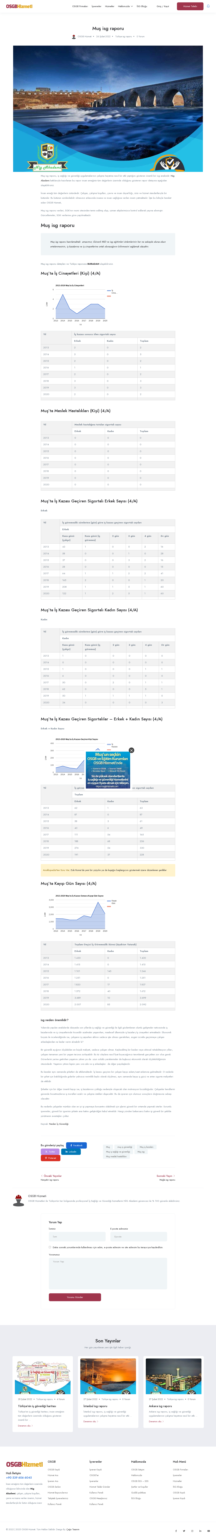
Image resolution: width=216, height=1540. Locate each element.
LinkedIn (72, 1151)
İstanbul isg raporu (95, 1406)
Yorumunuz (54, 1254)
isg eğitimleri (116, 242)
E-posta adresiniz (119, 1228)
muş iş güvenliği (124, 1147)
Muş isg (141, 1151)
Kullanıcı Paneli (55, 1504)
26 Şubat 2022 (103, 36)
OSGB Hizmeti (37, 1196)
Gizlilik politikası (138, 1492)
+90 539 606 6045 (19, 1478)
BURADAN (93, 264)
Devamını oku (24, 1425)
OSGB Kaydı (54, 1469)
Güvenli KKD (99, 242)
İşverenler (96, 6)
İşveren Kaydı (95, 1469)
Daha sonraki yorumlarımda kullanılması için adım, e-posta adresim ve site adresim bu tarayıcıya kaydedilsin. (108, 1247)
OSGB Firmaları (80, 6)
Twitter (51, 1151)
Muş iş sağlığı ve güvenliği (118, 1151)
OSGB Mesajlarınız (98, 1498)
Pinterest (52, 1158)
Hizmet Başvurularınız (58, 1492)
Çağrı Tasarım (72, 1529)
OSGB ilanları (54, 1486)
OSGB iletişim (137, 1469)
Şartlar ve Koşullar (139, 1486)
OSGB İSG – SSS (139, 1481)
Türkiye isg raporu (123, 36)
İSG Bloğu (142, 6)
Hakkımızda (124, 6)
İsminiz (52, 1228)
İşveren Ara (53, 1481)
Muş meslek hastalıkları (116, 1156)
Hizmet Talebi (190, 6)
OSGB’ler (94, 1475)
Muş (108, 1147)
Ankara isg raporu (160, 1406)
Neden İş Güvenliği (58, 1124)
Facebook (77, 1145)
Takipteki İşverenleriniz (58, 1498)
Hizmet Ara (53, 1475)
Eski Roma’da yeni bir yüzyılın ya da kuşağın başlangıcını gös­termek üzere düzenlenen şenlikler (119, 870)
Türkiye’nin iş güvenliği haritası (37, 1406)
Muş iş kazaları (146, 1147)
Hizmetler (109, 6)
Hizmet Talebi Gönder (99, 1486)
